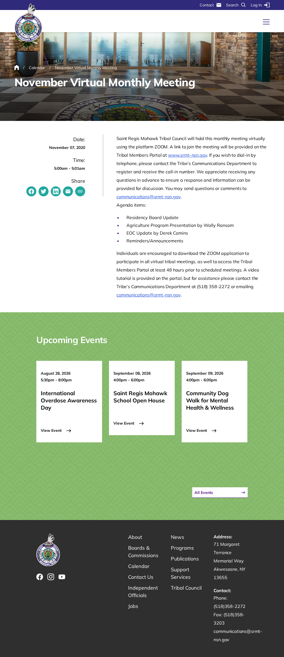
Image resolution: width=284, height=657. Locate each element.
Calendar (138, 566)
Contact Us (140, 577)
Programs (182, 548)
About (135, 537)
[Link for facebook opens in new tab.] (39, 577)
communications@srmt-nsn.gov (148, 196)
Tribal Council (186, 588)
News (177, 537)
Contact (207, 4)
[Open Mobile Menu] (266, 22)
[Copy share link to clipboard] (80, 191)
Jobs (133, 606)
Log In (256, 4)
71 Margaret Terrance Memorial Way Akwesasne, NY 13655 (229, 560)
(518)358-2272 (229, 606)
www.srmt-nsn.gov (187, 155)
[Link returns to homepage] (28, 22)
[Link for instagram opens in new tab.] (50, 577)
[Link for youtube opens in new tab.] (62, 577)
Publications (185, 558)
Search (232, 4)
